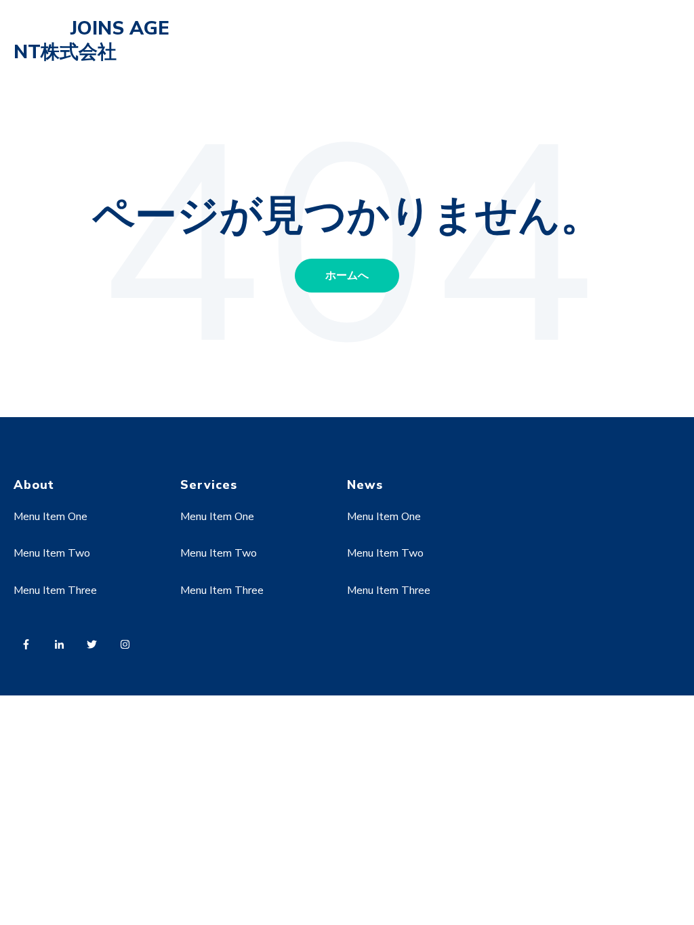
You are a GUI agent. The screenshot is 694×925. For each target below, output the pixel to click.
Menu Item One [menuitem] (50, 516)
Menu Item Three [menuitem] (55, 590)
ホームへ (347, 275)
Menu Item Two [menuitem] (52, 553)
